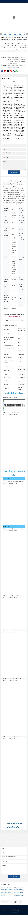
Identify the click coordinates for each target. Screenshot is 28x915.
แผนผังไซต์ (14, 912)
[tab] (13, 177)
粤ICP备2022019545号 (20, 910)
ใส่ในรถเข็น (6, 101)
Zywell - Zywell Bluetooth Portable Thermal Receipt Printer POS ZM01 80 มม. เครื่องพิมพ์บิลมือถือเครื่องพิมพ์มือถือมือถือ (19, 96)
